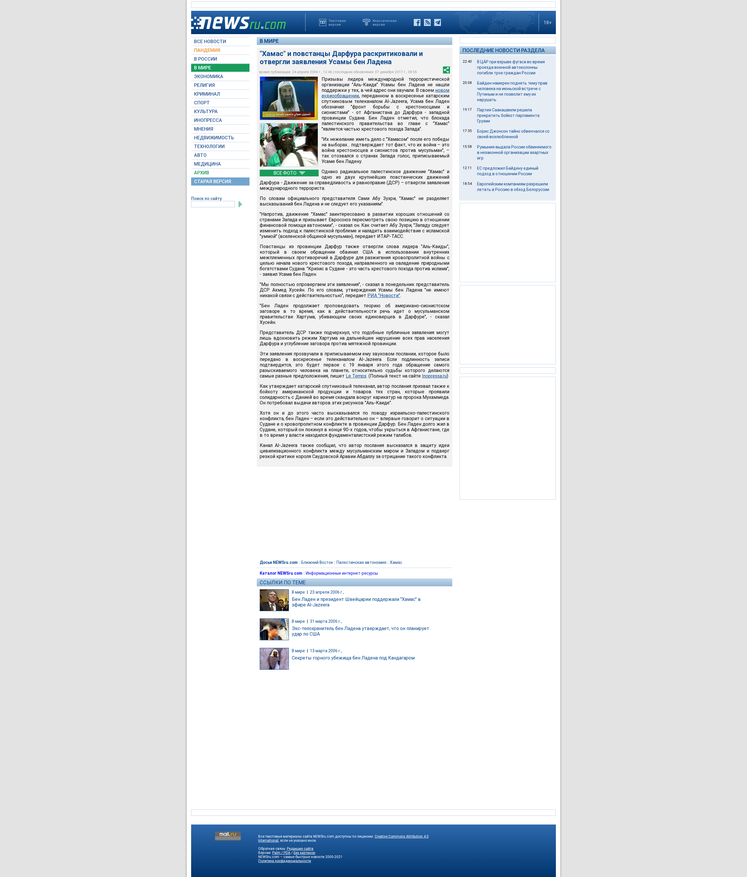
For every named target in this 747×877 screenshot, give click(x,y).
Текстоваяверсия (337, 22)
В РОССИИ (205, 59)
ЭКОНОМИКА (208, 76)
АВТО (200, 155)
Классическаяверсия (385, 22)
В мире (269, 41)
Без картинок (304, 853)
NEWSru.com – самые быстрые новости (291, 857)
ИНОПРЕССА (208, 120)
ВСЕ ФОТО (285, 173)
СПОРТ (202, 103)
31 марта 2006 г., (326, 621)
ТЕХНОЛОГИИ (209, 146)
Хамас (396, 562)
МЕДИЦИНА (207, 164)
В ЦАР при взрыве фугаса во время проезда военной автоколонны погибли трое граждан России (511, 67)
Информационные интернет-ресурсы (342, 573)
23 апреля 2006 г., (327, 592)
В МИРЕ (202, 68)
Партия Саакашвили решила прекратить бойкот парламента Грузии (508, 115)
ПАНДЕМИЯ (207, 50)
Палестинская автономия (361, 562)
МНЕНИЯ (203, 129)
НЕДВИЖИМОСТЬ (214, 138)
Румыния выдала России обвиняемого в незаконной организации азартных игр (514, 152)
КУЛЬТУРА (206, 111)
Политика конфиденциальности (284, 861)
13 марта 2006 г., (326, 650)
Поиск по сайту (206, 198)
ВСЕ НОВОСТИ (210, 41)
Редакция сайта (300, 849)
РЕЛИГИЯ (204, 85)
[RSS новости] (427, 22)
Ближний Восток (317, 562)
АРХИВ (201, 173)
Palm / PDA (281, 853)
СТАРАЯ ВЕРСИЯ (212, 181)
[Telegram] (437, 22)
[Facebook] (417, 22)
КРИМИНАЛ (207, 94)
